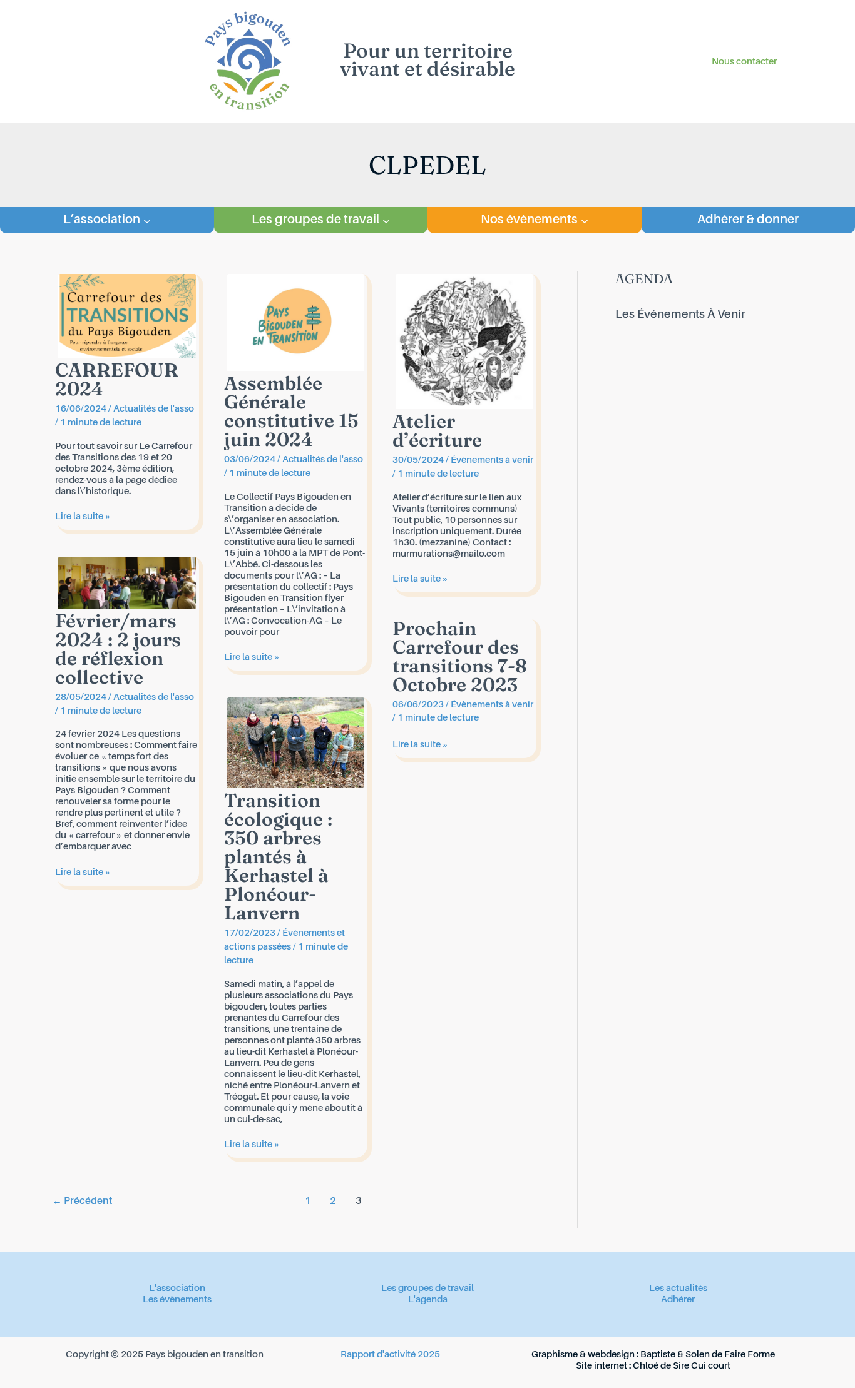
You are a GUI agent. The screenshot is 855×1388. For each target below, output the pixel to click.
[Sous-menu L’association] (147, 220)
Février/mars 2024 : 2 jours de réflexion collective (118, 649)
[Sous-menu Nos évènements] (584, 220)
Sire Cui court (701, 1365)
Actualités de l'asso (153, 408)
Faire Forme (749, 1354)
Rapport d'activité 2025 (390, 1354)
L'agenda (428, 1299)
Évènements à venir (492, 460)
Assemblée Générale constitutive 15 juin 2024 (291, 411)
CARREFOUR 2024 (116, 379)
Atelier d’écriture (437, 431)
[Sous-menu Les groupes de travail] (386, 220)
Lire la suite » (83, 516)
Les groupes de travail (427, 1288)
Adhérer (678, 1299)
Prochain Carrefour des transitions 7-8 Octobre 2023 (459, 656)
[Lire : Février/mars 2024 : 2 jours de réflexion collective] (127, 582)
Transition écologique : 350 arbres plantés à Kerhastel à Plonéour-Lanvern (278, 856)
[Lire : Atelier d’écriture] (464, 341)
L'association (177, 1288)
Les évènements (177, 1299)
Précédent (82, 1202)
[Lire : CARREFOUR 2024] (127, 315)
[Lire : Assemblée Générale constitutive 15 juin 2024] (296, 322)
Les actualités (678, 1288)
